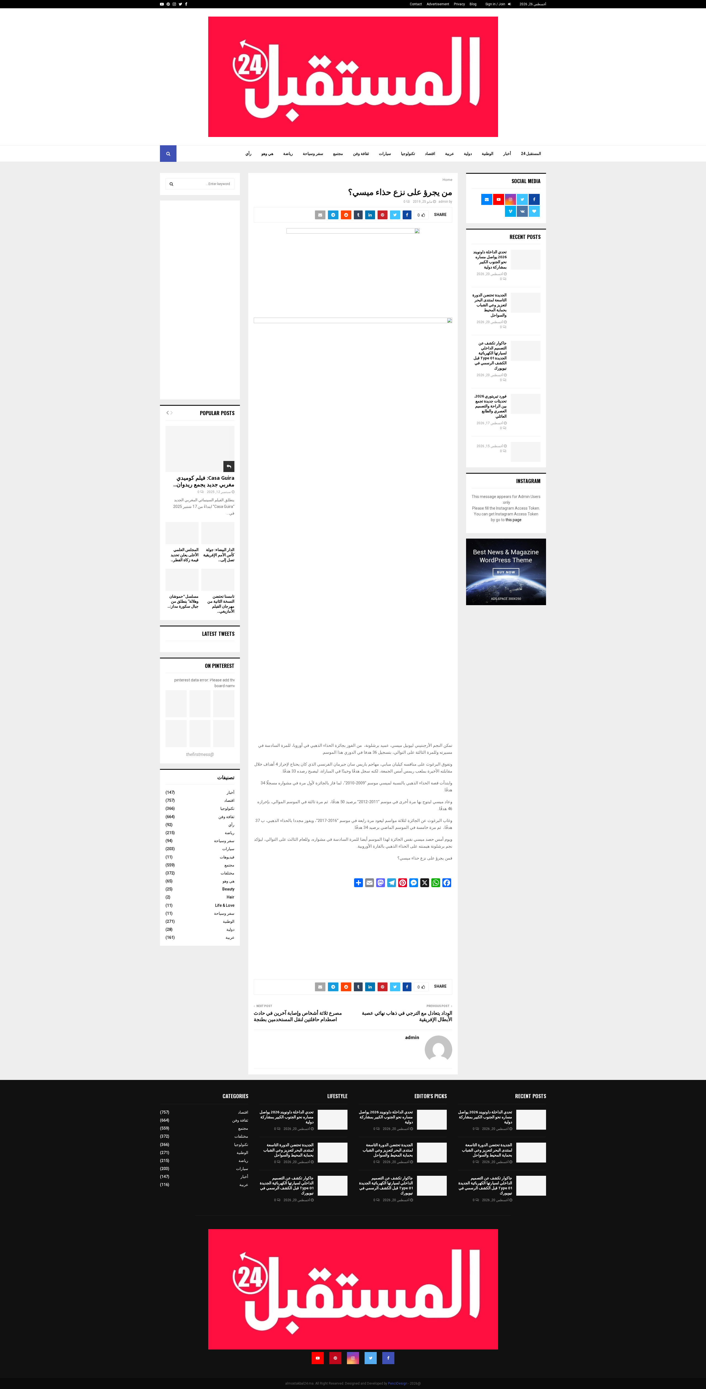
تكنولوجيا (408, 153)
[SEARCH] (171, 183)
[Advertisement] (353, 931)
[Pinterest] (335, 1358)
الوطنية (487, 153)
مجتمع (338, 153)
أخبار (507, 153)
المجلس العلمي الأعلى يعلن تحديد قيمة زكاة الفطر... (185, 555)
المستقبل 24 (531, 153)
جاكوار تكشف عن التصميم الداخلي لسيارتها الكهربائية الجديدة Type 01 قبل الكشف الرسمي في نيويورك (490, 355)
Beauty (228, 889)
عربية (449, 153)
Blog (473, 4)
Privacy (459, 4)
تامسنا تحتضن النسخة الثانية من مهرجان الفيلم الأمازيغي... (220, 604)
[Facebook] (388, 1358)
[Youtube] (318, 1358)
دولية (468, 153)
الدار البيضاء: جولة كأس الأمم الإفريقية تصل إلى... (218, 555)
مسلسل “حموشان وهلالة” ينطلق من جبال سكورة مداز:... (183, 601)
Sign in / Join (495, 4)
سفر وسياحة (313, 153)
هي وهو (267, 153)
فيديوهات (227, 857)
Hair (230, 897)
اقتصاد (430, 153)
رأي (248, 153)
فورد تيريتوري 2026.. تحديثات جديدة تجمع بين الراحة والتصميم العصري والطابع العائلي (490, 406)
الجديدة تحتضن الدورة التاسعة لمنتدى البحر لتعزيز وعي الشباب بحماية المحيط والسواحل (489, 305)
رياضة (288, 153)
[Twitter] (371, 1358)
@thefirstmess (200, 754)
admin (443, 202)
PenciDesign (397, 1383)
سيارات (385, 153)
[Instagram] (353, 1358)
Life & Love (224, 905)
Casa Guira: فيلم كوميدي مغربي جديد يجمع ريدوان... (203, 481)
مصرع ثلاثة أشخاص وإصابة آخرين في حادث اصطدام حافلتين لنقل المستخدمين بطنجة (298, 1016)
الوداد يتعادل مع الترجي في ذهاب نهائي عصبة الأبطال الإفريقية (407, 1016)
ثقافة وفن (361, 153)
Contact (416, 4)
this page (514, 520)
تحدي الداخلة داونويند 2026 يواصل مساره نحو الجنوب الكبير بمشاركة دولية (490, 259)
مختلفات (227, 873)
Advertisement (438, 4)
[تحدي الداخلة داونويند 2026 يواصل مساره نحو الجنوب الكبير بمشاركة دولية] (526, 260)
